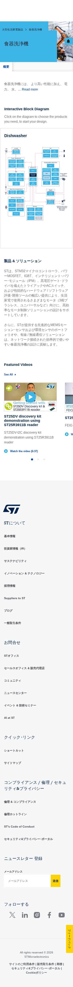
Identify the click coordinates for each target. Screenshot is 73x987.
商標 (59, 964)
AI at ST (9, 717)
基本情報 (9, 536)
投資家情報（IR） (15, 548)
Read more (30, 89)
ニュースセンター (15, 693)
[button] (30, 418)
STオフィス (11, 655)
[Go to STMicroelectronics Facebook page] (49, 915)
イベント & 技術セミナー (20, 705)
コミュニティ (12, 680)
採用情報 (9, 585)
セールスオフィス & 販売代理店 (24, 668)
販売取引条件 (45, 964)
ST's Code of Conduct (19, 826)
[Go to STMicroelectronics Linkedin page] (24, 915)
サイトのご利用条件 (22, 964)
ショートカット (14, 750)
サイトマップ (12, 763)
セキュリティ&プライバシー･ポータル (28, 839)
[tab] (6, 66)
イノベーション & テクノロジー (24, 573)
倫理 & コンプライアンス (20, 801)
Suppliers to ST (14, 598)
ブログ (8, 610)
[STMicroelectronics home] (13, 509)
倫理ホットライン (15, 814)
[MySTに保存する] (69, 41)
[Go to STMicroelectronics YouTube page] (61, 915)
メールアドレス (13, 871)
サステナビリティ (15, 561)
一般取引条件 (12, 623)
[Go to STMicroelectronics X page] (13, 915)
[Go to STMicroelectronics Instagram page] (36, 915)
